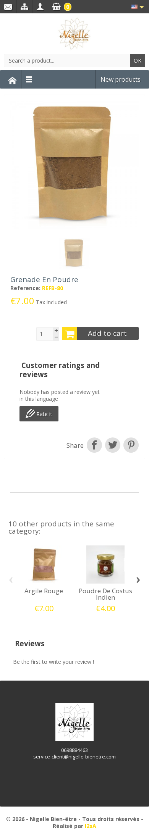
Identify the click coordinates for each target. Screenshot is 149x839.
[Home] (12, 79)
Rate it (43, 414)
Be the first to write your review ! (53, 661)
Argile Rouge (43, 590)
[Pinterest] (130, 445)
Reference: (25, 288)
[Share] (94, 445)
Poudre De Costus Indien (105, 594)
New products (120, 79)
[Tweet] (113, 445)
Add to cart (107, 333)
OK (137, 60)
